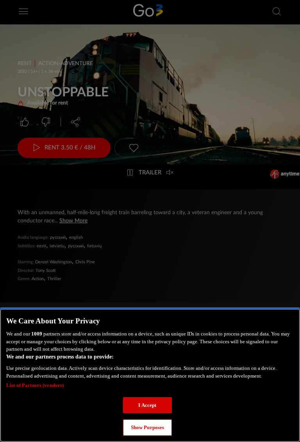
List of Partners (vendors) (35, 385)
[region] (150, 375)
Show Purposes (147, 427)
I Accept (147, 405)
